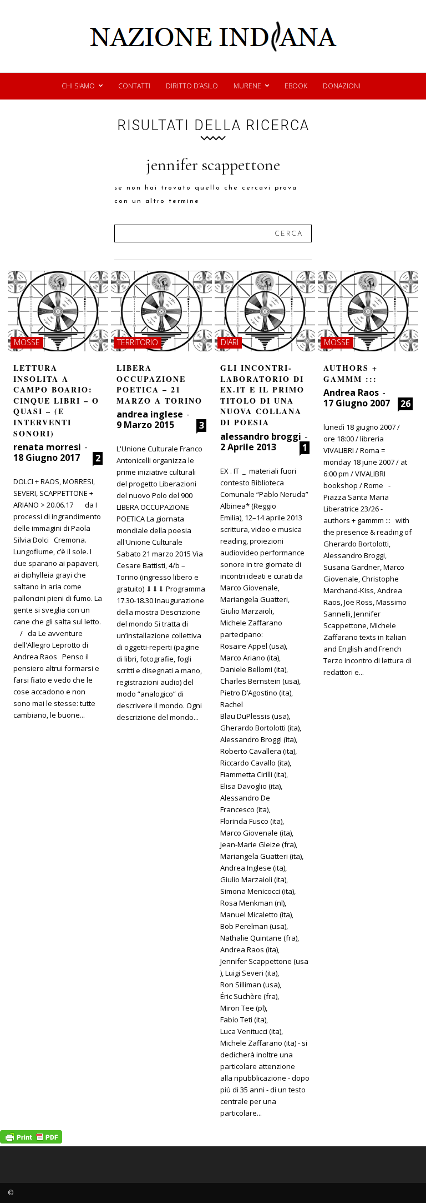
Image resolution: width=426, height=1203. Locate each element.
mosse (27, 342)
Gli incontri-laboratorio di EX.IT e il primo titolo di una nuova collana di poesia (262, 395)
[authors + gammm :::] (368, 311)
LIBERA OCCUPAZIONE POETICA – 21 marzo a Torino (159, 384)
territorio (137, 342)
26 (405, 403)
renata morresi (47, 447)
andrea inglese (149, 414)
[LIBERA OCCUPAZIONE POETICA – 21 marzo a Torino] (161, 311)
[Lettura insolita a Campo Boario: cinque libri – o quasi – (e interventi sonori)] (58, 311)
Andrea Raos (351, 392)
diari (230, 342)
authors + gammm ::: (350, 373)
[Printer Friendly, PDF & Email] (31, 1140)
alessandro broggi (260, 436)
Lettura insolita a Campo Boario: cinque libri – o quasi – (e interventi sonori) (56, 400)
